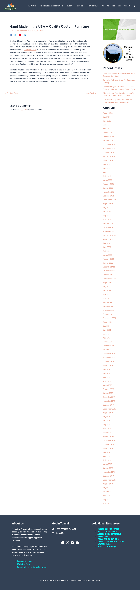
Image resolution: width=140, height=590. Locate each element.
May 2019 (106, 425)
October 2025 (108, 152)
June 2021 (107, 330)
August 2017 (108, 484)
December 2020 (109, 354)
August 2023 (108, 239)
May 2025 (106, 172)
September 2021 (109, 318)
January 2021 (108, 350)
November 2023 (109, 231)
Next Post (91, 93)
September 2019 (109, 409)
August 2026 (108, 113)
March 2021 (107, 342)
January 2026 (108, 141)
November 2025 (109, 149)
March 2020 (107, 385)
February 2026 (108, 137)
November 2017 (109, 472)
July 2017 (106, 488)
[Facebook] (11, 35)
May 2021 (106, 334)
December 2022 (109, 267)
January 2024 (108, 223)
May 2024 (106, 216)
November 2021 (109, 310)
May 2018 (106, 456)
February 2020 (108, 389)
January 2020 (108, 393)
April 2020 (107, 381)
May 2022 (106, 294)
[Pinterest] (20, 35)
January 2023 (108, 263)
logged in (23, 109)
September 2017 (109, 480)
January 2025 (108, 188)
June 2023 (107, 247)
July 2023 (106, 243)
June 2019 (107, 421)
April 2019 (107, 429)
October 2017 (108, 476)
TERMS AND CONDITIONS (108, 539)
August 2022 (108, 283)
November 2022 (109, 271)
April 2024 (107, 220)
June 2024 (107, 212)
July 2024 (106, 208)
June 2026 (107, 121)
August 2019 (108, 413)
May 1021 (106, 500)
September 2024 (109, 200)
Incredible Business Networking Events (32, 567)
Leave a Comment (17, 31)
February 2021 (108, 346)
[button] (37, 6)
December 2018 (109, 440)
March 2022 (107, 302)
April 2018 (107, 460)
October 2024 (108, 196)
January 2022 (108, 306)
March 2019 (107, 433)
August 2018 (108, 448)
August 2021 (108, 322)
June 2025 (107, 168)
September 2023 (109, 235)
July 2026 (106, 117)
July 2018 (106, 452)
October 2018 (108, 444)
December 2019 (109, 397)
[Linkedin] (25, 35)
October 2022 (108, 275)
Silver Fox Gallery (30, 50)
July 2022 (106, 287)
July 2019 (106, 417)
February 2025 (108, 184)
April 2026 (107, 129)
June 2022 (107, 291)
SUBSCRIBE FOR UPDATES (108, 529)
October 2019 (108, 405)
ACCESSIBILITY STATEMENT (109, 534)
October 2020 (108, 362)
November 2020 (109, 358)
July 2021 (106, 326)
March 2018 (107, 464)
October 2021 (108, 314)
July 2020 (106, 369)
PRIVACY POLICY (104, 537)
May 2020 (106, 377)
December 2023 (109, 227)
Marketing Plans (23, 564)
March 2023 (107, 255)
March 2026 (107, 133)
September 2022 (109, 279)
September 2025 (109, 156)
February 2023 (108, 259)
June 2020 (107, 373)
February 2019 (108, 436)
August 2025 (108, 160)
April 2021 (107, 338)
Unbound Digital (94, 580)
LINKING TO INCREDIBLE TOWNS (110, 542)
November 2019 (109, 401)
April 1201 (107, 496)
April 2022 (107, 298)
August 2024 (108, 204)
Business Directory (24, 561)
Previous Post (11, 93)
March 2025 (107, 180)
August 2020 (108, 365)
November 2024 (109, 192)
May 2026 (106, 125)
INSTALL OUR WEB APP (107, 531)
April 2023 (107, 251)
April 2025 (107, 176)
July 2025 (106, 164)
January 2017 (108, 492)
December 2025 (109, 145)
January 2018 (108, 468)
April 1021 (107, 504)
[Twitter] (15, 35)
